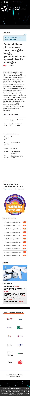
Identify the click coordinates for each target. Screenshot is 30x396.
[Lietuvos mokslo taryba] (20, 328)
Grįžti (25, 34)
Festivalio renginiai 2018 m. (13, 245)
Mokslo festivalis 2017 (13, 301)
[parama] (15, 273)
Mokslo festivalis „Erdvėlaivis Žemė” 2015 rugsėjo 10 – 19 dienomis (15, 290)
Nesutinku (10, 394)
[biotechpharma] (10, 328)
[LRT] (20, 345)
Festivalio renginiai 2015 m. (13, 255)
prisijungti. (12, 39)
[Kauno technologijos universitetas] (10, 345)
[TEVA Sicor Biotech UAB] (20, 319)
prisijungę (7, 189)
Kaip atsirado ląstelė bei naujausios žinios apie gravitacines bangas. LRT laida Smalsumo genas (14, 295)
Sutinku (26, 393)
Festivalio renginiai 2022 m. (13, 232)
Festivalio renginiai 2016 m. (13, 252)
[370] (10, 362)
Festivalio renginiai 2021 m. (13, 235)
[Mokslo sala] (10, 354)
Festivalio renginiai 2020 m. (13, 239)
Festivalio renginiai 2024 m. (13, 225)
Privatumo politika (15, 376)
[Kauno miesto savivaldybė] (10, 336)
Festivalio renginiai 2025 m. (13, 222)
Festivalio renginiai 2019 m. (13, 242)
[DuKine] (20, 362)
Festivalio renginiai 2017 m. (13, 248)
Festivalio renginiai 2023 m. (13, 229)
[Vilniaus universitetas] (20, 336)
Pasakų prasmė (11, 286)
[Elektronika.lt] (20, 354)
